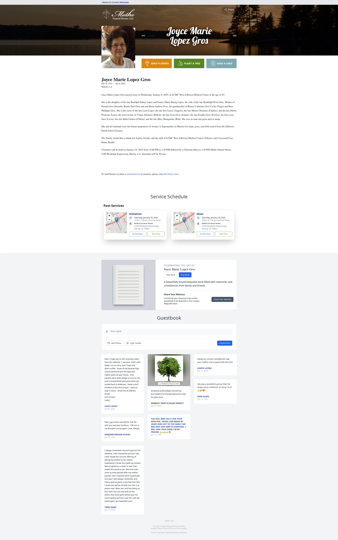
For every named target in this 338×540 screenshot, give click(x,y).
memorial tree (133, 173)
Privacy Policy (161, 528)
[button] (116, 220)
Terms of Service (176, 528)
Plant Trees (156, 234)
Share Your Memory (222, 299)
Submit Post (224, 343)
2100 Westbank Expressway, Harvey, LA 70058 (146, 227)
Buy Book (185, 275)
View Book (170, 275)
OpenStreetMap (172, 532)
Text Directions (137, 234)
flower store (173, 173)
